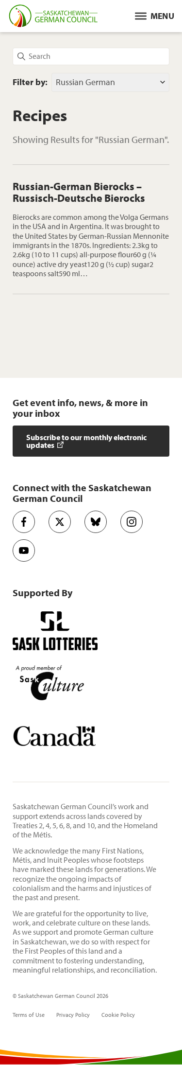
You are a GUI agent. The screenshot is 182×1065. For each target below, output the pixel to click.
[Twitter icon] (60, 522)
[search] (91, 56)
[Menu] (154, 16)
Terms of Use (29, 1015)
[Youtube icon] (24, 550)
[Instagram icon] (131, 522)
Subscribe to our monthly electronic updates (86, 441)
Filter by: (30, 82)
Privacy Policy (73, 1015)
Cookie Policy (118, 1015)
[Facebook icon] (24, 522)
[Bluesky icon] (95, 522)
